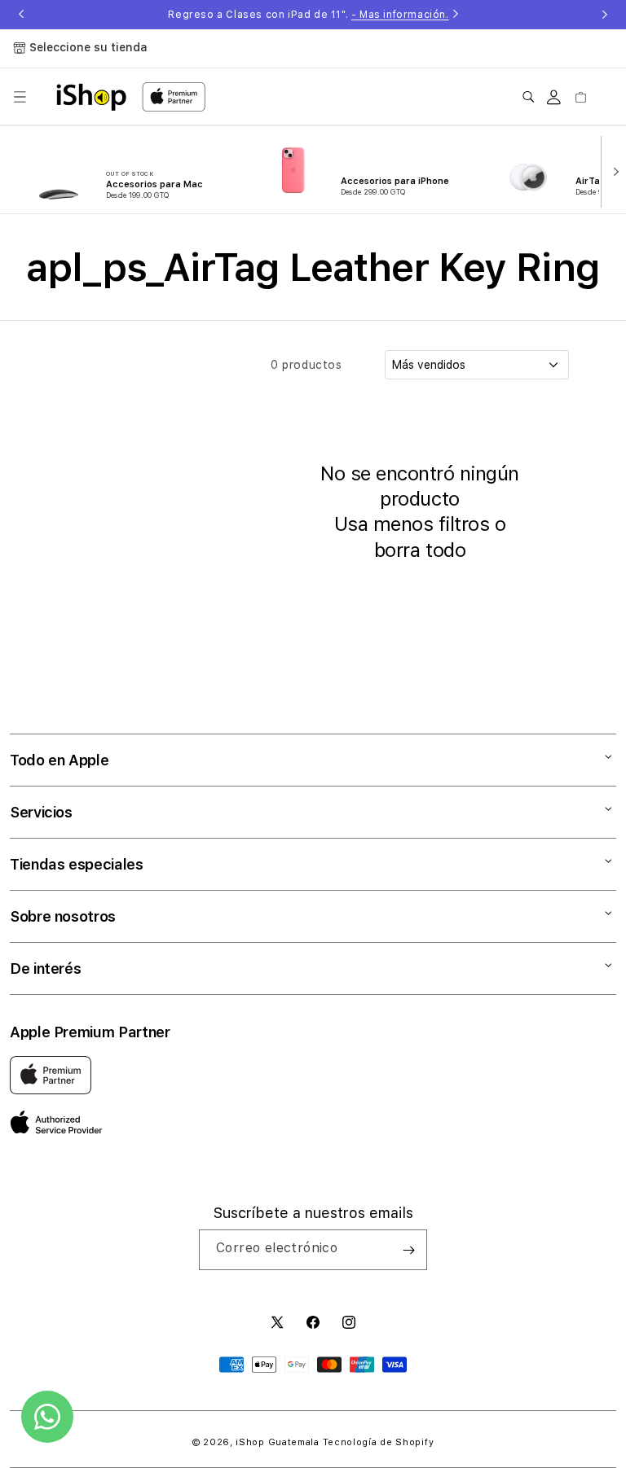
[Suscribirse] (408, 1249)
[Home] (91, 97)
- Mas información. (400, 14)
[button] (20, 97)
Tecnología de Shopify (378, 1442)
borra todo (419, 550)
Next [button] (605, 15)
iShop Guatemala (278, 1442)
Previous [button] (21, 15)
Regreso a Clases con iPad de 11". (308, 14)
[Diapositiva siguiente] (612, 170)
